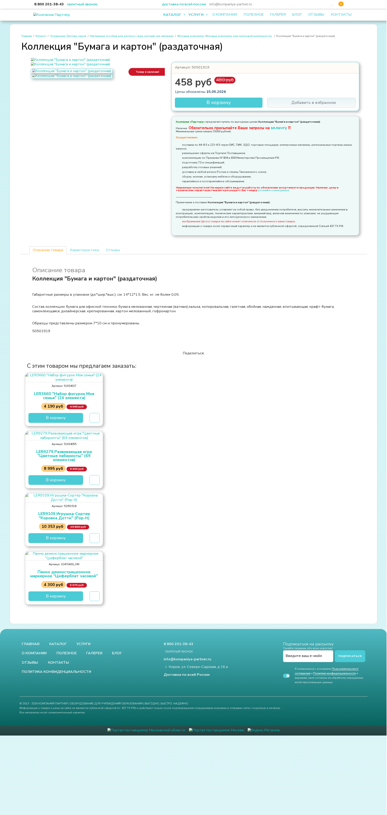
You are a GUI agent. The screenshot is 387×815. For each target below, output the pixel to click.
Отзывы (316, 14)
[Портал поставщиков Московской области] (146, 730)
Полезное (254, 14)
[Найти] (321, 4)
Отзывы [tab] (113, 250)
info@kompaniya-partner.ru (230, 4)
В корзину (218, 102)
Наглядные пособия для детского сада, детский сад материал (132, 36)
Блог (297, 14)
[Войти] (326, 4)
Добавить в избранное (313, 102)
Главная (26, 36)
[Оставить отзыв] (348, 4)
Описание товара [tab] (48, 250)
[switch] (286, 676)
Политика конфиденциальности (56, 672)
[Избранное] (332, 4)
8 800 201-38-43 (49, 4)
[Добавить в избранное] (95, 418)
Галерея (278, 14)
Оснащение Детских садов (68, 36)
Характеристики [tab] (84, 250)
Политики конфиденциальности (334, 673)
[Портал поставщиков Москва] (216, 730)
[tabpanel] (193, 300)
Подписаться (350, 656)
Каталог (173, 14)
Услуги (196, 14)
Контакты (341, 14)
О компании (224, 14)
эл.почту (279, 127)
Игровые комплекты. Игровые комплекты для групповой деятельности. (224, 36)
